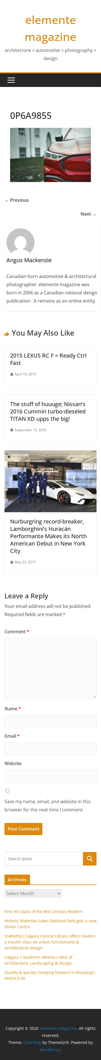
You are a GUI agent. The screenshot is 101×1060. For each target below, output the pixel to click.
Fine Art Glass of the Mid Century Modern (43, 911)
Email (12, 736)
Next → (89, 214)
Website (13, 763)
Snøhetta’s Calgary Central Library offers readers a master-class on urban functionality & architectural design (50, 942)
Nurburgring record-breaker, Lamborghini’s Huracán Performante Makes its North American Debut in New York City (48, 536)
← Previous (16, 200)
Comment (16, 631)
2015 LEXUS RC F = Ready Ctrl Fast (48, 359)
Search (90, 859)
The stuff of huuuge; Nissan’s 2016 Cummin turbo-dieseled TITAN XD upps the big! (48, 411)
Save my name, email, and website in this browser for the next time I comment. (47, 805)
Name (12, 709)
